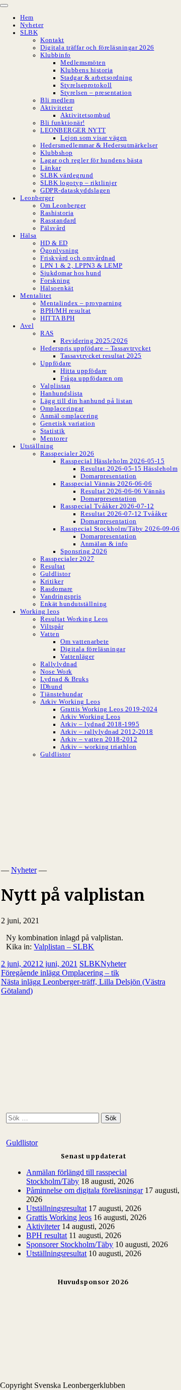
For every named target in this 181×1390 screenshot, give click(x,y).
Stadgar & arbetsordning (96, 77)
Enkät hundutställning (73, 604)
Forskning (55, 280)
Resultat (52, 566)
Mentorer (53, 438)
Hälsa (28, 235)
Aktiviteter (56, 107)
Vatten (49, 634)
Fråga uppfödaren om (91, 378)
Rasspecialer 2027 (67, 558)
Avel (27, 325)
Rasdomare (56, 588)
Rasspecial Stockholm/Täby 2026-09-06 (119, 528)
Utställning (37, 446)
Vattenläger (77, 656)
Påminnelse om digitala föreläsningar (84, 1190)
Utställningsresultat (56, 1208)
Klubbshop (56, 152)
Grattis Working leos (59, 1217)
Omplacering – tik (60, 972)
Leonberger (37, 198)
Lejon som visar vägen (93, 137)
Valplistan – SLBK (64, 946)
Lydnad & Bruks (64, 679)
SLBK (29, 32)
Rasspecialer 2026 (67, 453)
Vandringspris (60, 596)
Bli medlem (57, 100)
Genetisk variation (67, 423)
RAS (47, 333)
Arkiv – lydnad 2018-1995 (99, 724)
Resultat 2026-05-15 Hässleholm (128, 468)
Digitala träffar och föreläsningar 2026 (97, 47)
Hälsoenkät (56, 288)
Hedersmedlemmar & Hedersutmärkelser (99, 145)
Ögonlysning (59, 250)
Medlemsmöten (83, 62)
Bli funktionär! (62, 122)
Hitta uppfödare (83, 370)
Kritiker (51, 581)
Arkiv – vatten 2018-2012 (98, 739)
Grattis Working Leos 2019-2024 (108, 709)
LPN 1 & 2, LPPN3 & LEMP (81, 265)
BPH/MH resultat (65, 310)
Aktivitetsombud (85, 115)
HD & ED (54, 243)
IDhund (51, 686)
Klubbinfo (55, 55)
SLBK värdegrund (67, 175)
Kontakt (52, 40)
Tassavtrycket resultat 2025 (101, 355)
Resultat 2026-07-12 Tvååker (123, 513)
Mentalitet (35, 295)
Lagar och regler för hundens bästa (91, 160)
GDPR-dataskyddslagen (75, 190)
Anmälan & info (104, 543)
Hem (27, 17)
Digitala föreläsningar (92, 649)
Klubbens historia (86, 70)
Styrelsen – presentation (96, 92)
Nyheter (32, 25)
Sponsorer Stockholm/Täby (69, 1244)
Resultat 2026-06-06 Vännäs (122, 491)
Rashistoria (57, 213)
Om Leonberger (63, 205)
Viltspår (51, 626)
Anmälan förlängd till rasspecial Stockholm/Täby (76, 1176)
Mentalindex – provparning (81, 303)
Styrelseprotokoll (86, 85)
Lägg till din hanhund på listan (86, 401)
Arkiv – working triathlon (98, 746)
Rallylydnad (58, 664)
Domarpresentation (108, 476)
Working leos (39, 611)
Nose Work (56, 671)
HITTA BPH (57, 318)
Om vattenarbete (84, 641)
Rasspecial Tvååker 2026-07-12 (107, 506)
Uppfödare (55, 363)
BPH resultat (46, 1235)
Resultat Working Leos (74, 619)
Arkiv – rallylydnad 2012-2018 (106, 731)
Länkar (50, 167)
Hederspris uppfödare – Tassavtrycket (95, 348)
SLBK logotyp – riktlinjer (78, 182)
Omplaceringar (62, 408)
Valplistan (55, 385)
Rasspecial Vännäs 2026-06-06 (106, 483)
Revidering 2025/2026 (94, 340)
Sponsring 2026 (83, 551)
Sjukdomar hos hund (70, 273)
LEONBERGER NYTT (73, 130)
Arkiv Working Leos (70, 701)
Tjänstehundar (61, 694)
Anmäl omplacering (69, 416)
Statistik (52, 431)
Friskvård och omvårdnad (78, 258)
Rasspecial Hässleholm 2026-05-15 (112, 461)
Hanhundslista (61, 393)
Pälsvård (52, 228)
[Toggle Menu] (4, 5)
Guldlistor (55, 573)
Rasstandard (58, 220)
